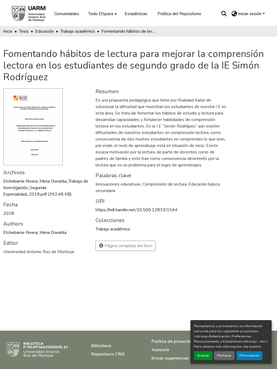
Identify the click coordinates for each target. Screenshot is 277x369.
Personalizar (249, 355)
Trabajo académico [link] (77, 31)
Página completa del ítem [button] (127, 246)
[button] (32, 14)
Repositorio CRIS (108, 354)
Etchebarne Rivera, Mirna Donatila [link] (35, 233)
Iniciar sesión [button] (250, 14)
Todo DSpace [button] (101, 14)
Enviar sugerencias (170, 358)
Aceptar (203, 355)
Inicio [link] (7, 31)
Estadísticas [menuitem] (136, 14)
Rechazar (224, 355)
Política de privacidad (172, 341)
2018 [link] (8, 213)
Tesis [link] (24, 31)
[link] (46, 187)
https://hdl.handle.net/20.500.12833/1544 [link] (136, 210)
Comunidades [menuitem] (66, 14)
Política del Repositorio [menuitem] (179, 14)
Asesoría (160, 350)
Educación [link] (44, 31)
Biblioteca (101, 346)
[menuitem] (102, 14)
